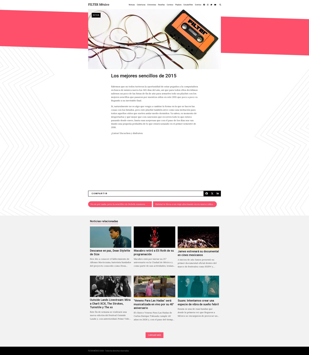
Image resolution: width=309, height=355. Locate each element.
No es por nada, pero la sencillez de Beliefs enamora (117, 204)
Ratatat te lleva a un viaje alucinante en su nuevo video (184, 204)
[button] (221, 5)
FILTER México (98, 4)
